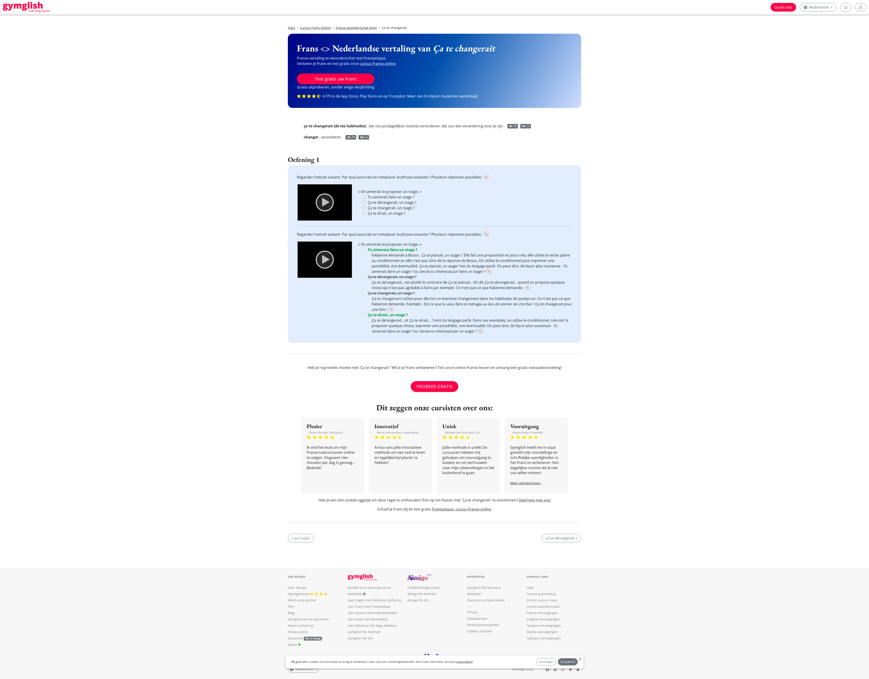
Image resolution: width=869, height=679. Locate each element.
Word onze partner (302, 600)
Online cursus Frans (542, 600)
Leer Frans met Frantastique (369, 606)
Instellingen (546, 662)
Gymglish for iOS (360, 638)
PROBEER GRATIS (434, 386)
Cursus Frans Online (315, 28)
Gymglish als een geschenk (308, 619)
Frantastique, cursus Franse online (461, 509)
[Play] (325, 202)
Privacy (472, 612)
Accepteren (568, 662)
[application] (325, 202)
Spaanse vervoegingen (544, 625)
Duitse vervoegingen (542, 632)
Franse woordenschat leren (356, 28)
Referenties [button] (476, 576)
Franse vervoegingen (542, 613)
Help (530, 587)
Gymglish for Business (484, 587)
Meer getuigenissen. (525, 483)
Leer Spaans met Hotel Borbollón (372, 613)
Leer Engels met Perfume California (374, 600)
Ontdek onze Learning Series (369, 587)
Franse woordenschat (543, 606)
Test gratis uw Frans (336, 79)
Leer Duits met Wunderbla (368, 619)
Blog (291, 613)
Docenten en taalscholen (486, 600)
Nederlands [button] (819, 7)
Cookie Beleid (464, 662)
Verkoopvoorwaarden (483, 625)
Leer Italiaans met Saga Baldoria (372, 625)
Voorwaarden (477, 618)
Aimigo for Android (421, 594)
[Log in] (860, 7)
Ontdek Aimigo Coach (423, 587)
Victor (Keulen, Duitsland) (326, 432)
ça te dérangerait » (561, 538)
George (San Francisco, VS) (462, 432)
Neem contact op (301, 625)
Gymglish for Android (364, 632)
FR (515, 126)
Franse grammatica (541, 594)
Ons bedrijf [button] (297, 576)
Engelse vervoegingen (543, 619)
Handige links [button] (537, 576)
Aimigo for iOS (418, 600)
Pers (291, 606)
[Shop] (845, 7)
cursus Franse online (377, 63)
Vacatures (295, 638)
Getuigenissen (299, 594)
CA (528, 126)
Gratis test (783, 7)
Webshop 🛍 (357, 594)
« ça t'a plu (301, 538)
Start (291, 28)
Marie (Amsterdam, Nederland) (397, 432)
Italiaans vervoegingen (544, 638)
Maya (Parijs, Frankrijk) (528, 432)
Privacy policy (298, 632)
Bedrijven (474, 594)
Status (293, 644)
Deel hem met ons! (535, 500)
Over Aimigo (297, 587)
